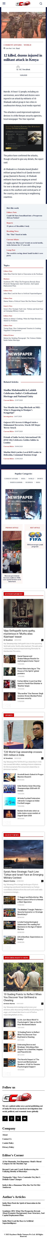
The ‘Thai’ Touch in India (17, 234)
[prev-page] (5, 705)
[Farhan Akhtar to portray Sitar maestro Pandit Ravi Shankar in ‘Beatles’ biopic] (10, 684)
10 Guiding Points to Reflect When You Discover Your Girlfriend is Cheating (23, 997)
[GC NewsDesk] (24, 67)
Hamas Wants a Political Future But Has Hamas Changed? (23, 301)
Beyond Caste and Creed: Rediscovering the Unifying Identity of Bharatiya (20, 1170)
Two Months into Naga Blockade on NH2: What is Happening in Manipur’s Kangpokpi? (22, 410)
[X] (24, 81)
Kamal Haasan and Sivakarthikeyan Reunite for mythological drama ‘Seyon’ (28, 658)
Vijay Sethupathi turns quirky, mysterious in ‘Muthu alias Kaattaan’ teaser (19, 633)
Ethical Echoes (9, 335)
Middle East (16, 267)
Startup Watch (26, 278)
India (23, 260)
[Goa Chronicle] (23, 3)
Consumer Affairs (16, 247)
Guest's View (31, 258)
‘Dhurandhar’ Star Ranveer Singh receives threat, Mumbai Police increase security (30, 696)
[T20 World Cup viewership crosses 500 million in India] (23, 734)
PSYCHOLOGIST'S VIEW (16, 958)
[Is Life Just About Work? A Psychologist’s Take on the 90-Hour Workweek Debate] (10, 1023)
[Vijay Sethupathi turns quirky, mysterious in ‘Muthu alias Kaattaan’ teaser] (23, 613)
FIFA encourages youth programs (35, 545)
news (25, 267)
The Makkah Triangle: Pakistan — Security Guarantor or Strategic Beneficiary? (30, 912)
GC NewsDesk (24, 69)
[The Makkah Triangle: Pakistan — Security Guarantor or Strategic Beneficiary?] (10, 912)
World (27, 45)
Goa (24, 256)
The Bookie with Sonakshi (17, 280)
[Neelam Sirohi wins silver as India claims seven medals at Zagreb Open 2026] (10, 814)
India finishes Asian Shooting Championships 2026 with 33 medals (28, 788)
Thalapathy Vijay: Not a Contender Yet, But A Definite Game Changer (21, 1178)
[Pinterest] (30, 81)
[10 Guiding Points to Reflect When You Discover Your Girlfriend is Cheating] (23, 977)
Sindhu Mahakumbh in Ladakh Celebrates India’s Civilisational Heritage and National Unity (20, 393)
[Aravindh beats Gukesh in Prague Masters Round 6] (10, 777)
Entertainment (25, 252)
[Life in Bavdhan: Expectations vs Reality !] (10, 940)
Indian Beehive (25, 263)
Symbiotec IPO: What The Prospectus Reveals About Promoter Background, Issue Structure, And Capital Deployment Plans (23, 1213)
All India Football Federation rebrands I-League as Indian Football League (28, 800)
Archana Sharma (9, 1003)
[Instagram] (11, 1118)
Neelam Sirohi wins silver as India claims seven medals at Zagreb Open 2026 (28, 813)
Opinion (32, 267)
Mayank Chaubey (9, 881)
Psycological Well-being (11, 990)
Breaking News (13, 231)
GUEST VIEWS (12, 835)
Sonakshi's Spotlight (24, 274)
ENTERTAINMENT (14, 594)
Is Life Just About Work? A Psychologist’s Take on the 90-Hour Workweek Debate (29, 1022)
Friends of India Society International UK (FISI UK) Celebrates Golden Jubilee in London (22, 440)
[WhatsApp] (35, 81)
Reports (10, 223)
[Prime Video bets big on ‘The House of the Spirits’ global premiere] (10, 671)
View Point (33, 280)
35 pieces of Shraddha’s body (18, 226)
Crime (28, 247)
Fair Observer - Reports (26, 254)
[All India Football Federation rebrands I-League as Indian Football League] (10, 801)
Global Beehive (15, 256)
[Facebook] (19, 81)
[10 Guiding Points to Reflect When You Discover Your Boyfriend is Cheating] (10, 1035)
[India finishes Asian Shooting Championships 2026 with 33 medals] (10, 789)
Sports (32, 276)
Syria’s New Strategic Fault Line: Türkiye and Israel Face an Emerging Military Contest (23, 874)
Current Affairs (13, 45)
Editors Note (12, 212)
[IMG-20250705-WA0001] (23, 137)
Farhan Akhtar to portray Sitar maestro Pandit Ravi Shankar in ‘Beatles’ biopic (29, 683)
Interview (16, 265)
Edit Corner (13, 250)
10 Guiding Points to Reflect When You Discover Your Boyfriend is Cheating (28, 1034)
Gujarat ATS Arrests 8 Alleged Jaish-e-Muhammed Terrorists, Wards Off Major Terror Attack (22, 425)
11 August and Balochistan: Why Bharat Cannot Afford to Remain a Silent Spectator (30, 899)
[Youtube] (24, 1118)
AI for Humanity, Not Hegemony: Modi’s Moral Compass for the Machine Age (21, 1163)
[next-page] (8, 705)
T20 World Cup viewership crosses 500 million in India (23, 753)
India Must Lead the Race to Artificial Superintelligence (23, 293)
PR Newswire (19, 269)
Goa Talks (20, 258)
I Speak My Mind (13, 260)
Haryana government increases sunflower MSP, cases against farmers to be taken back (12, 578)
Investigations (28, 265)
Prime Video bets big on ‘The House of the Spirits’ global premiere (28, 671)
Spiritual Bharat (22, 276)
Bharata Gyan (16, 245)
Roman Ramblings (24, 271)
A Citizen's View (25, 243)
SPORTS (9, 715)
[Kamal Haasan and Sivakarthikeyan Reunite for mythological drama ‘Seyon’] (10, 659)
